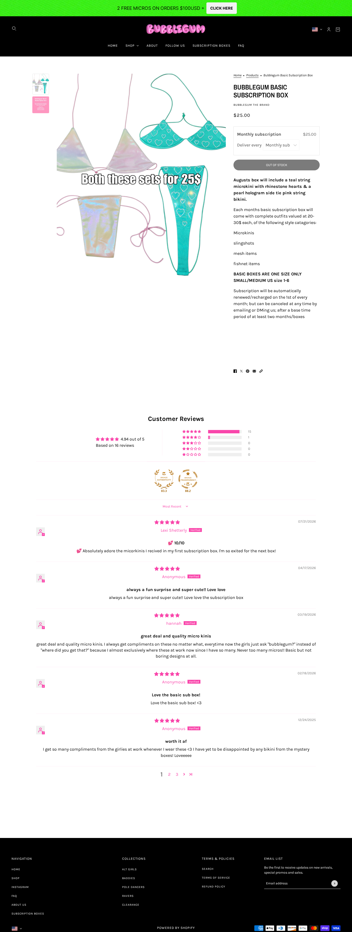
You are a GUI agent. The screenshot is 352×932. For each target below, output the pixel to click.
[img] (167, 522)
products (252, 75)
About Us (18, 904)
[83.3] (164, 479)
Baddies (128, 878)
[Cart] (338, 29)
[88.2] (188, 479)
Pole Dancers (133, 887)
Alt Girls (129, 869)
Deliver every (249, 145)
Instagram (20, 887)
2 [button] (169, 774)
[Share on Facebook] (235, 371)
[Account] (328, 29)
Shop (15, 878)
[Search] (14, 28)
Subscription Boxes (27, 913)
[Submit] (334, 883)
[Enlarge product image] (141, 179)
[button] (261, 371)
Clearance (130, 904)
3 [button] (177, 774)
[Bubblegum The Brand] (176, 29)
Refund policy (213, 886)
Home (237, 75)
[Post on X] (241, 371)
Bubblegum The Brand (251, 104)
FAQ (14, 896)
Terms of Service (216, 877)
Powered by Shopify (176, 928)
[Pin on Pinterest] (247, 371)
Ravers (128, 896)
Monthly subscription (259, 134)
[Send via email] (254, 371)
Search (208, 869)
